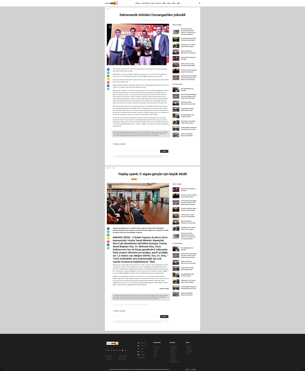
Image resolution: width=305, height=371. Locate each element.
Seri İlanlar (172, 358)
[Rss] (120, 350)
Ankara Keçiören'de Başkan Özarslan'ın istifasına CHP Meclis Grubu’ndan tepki (189, 77)
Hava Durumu (173, 346)
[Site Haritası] (123, 350)
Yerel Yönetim (146, 3)
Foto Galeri (143, 342)
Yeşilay (131, 240)
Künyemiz (142, 354)
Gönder (164, 151)
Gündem (137, 3)
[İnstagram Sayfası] (112, 350)
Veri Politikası (109, 359)
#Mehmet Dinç (132, 304)
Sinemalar (172, 356)
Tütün (116, 258)
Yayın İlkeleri (109, 357)
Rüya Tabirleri (189, 351)
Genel (152, 3)
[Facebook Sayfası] (106, 350)
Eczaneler (172, 351)
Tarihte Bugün (173, 354)
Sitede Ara (189, 346)
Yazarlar (141, 348)
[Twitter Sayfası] (109, 350)
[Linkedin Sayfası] (117, 350)
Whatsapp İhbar (123, 357)
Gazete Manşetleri (174, 361)
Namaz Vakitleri (174, 349)
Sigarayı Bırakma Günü (154, 237)
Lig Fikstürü (173, 353)
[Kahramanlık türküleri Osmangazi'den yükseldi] (138, 44)
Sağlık (164, 3)
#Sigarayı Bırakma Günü (143, 304)
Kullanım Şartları (123, 355)
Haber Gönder (122, 359)
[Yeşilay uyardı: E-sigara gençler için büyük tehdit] (138, 203)
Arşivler (142, 351)
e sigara (128, 284)
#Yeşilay (115, 304)
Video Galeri (143, 345)
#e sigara (120, 304)
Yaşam (169, 3)
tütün (158, 246)
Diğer (178, 3)
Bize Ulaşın (142, 357)
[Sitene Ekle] (126, 350)
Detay (187, 369)
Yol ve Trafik (173, 347)
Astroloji (188, 353)
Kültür (174, 3)
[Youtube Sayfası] (115, 350)
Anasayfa (108, 8)
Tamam (194, 369)
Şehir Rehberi (173, 360)
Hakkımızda (108, 355)
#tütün (126, 304)
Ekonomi (158, 3)
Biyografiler (189, 349)
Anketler (188, 347)
